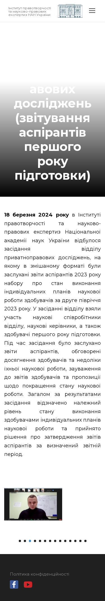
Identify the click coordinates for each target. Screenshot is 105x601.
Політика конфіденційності (39, 574)
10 (65, 541)
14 (85, 541)
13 (80, 541)
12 (75, 541)
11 (70, 541)
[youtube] (28, 586)
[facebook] (14, 586)
